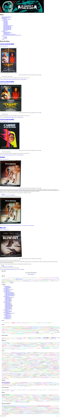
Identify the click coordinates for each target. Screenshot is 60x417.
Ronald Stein (41, 397)
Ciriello (35, 383)
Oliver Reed (17, 371)
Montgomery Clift (32, 370)
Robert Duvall (9, 374)
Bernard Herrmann (5, 396)
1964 (47, 337)
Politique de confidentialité (7, 19)
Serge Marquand (50, 375)
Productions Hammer (51, 332)
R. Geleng (6, 384)
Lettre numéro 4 (6, 23)
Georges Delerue (30, 395)
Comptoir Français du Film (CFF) (47, 411)
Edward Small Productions (54, 409)
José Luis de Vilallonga (7, 366)
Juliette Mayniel (37, 366)
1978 (16, 338)
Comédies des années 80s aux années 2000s (45, 327)
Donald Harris (24, 396)
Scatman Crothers (37, 375)
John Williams (15, 394)
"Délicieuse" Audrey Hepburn (5, 277)
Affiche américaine (14, 79)
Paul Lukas (58, 371)
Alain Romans (14, 397)
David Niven (45, 358)
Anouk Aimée (41, 353)
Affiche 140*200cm (8, 300)
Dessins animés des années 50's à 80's (55, 327)
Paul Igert (51, 384)
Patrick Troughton (48, 371)
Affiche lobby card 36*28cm (9, 293)
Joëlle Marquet (37, 384)
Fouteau (8, 384)
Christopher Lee (17, 357)
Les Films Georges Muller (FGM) (43, 410)
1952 (21, 337)
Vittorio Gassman (14, 377)
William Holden (33, 377)
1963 (44, 337)
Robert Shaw (34, 374)
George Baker (17, 361)
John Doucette (17, 365)
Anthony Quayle (55, 353)
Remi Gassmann (31, 400)
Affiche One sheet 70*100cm (8, 79)
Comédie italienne (30, 327)
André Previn (9, 396)
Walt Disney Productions (50, 410)
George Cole (23, 361)
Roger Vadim (45, 346)
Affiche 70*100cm (7, 299)
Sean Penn (47, 375)
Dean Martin (51, 358)
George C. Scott (20, 361)
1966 (52, 337)
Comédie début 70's (4, 327)
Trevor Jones (28, 400)
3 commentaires (31, 225)
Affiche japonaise (6, 314)
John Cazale (15, 365)
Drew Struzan (48, 383)
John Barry (11, 394)
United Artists (53, 405)
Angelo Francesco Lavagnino (50, 396)
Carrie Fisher (26, 355)
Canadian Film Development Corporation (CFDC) (52, 413)
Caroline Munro (22, 355)
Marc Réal (53, 384)
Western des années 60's (39, 333)
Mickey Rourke (13, 370)
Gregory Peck (27, 362)
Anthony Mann (10, 342)
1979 (18, 338)
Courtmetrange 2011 (6, 33)
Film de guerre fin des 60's (11, 329)
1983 (24, 338)
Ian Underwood (25, 400)
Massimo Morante (40, 399)
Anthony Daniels (45, 353)
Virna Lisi (11, 377)
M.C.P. (48, 384)
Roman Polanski (49, 346)
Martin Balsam (13, 368)
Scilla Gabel (41, 375)
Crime (16, 322)
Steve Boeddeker (3, 400)
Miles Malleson (23, 370)
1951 (19, 337)
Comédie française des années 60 (25, 327)
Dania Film (38, 410)
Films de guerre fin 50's (16, 330)
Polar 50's (44, 332)
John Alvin (58, 383)
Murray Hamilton (35, 370)
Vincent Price (5, 377)
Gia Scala (50, 361)
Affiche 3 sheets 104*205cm (9, 294)
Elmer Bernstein (38, 397)
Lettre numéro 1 (6, 20)
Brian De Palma (25, 342)
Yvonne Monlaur (3, 378)
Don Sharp (3, 343)
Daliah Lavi (21, 358)
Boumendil (4, 384)
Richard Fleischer (12, 346)
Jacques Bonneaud (14, 383)
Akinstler (30, 384)
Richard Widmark (48, 373)
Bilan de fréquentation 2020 (7, 29)
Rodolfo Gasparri (51, 383)
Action (3, 322)
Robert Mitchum (19, 374)
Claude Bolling (34, 401)
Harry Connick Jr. (7, 401)
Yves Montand (48, 377)
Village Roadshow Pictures (14, 410)
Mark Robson (18, 345)
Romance (40, 322)
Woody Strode (40, 377)
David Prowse (48, 358)
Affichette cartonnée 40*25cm (9, 313)
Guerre (28, 322)
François (17, 383)
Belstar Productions (5, 413)
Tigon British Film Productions (41, 409)
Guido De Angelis (10, 395)
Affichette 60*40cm (8, 310)
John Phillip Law (44, 365)
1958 (32, 337)
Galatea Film (34, 409)
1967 (55, 337)
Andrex (19, 353)
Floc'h (25, 383)
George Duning (38, 396)
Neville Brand (55, 370)
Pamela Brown (35, 371)
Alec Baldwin (32, 352)
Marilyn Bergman (28, 397)
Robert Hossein (12, 374)
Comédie (13, 322)
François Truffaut (32, 343)
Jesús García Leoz (41, 401)
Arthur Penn (13, 342)
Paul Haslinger (18, 401)
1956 (27, 337)
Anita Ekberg (24, 353)
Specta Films (54, 410)
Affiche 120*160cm (6, 225)
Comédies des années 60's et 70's (36, 327)
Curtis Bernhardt (43, 342)
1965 (50, 337)
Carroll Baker (29, 355)
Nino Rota (21, 395)
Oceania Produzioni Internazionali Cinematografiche (37, 413)
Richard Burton (26, 373)
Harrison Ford (42, 362)
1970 (3, 338)
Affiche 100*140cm (8, 301)
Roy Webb (28, 399)
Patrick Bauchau (42, 371)
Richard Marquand (19, 346)
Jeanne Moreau (25, 364)
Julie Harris (29, 366)
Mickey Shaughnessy (17, 370)
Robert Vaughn (39, 374)
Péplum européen (30, 332)
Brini (34, 384)
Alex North (27, 395)
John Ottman (16, 401)
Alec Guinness (35, 352)
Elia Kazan (15, 343)
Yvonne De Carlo (53, 377)
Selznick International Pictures (4, 410)
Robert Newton (22, 374)
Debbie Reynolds (55, 358)
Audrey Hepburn (5, 326)
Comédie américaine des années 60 (50, 326)
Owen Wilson (30, 371)
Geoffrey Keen (10, 361)
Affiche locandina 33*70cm (9, 297)
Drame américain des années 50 (8, 328)
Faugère (45, 384)
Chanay (33, 384)
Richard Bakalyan (23, 373)
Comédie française (19, 327)
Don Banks (33, 394)
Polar (28, 225)
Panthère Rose (23, 332)
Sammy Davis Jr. (29, 375)
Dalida (22, 358)
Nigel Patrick (8, 371)
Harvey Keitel (52, 362)
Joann (56, 383)
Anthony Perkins (51, 353)
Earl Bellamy (8, 343)
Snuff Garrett (22, 396)
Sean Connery (44, 375)
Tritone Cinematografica (26, 413)
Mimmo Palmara (26, 370)
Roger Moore (3, 375)
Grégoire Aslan (23, 362)
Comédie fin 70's (15, 327)
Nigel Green (6, 371)
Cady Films (56, 410)
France (6, 389)
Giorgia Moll (9, 362)
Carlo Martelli (20, 397)
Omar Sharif (24, 371)
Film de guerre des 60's (56, 328)
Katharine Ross (48, 366)
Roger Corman (40, 346)
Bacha (46, 384)
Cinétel (7, 413)
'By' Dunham (15, 399)
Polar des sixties (47, 332)
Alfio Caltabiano (56, 352)
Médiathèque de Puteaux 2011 (8, 32)
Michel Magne (18, 395)
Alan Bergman (31, 397)
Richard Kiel (44, 373)
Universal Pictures (20, 405)
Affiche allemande (6, 312)
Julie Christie (26, 366)
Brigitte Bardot (21, 326)
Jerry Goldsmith (29, 394)
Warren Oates (26, 377)
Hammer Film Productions (9, 405)
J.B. (32, 384)
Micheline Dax (8, 370)
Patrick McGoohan (45, 371)
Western (51, 322)
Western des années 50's (33, 333)
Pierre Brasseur (47, 372)
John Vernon (55, 365)
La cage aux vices (4, 266)
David (42, 384)
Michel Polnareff (15, 396)
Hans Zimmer (23, 401)
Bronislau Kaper (39, 400)
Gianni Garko (3, 362)
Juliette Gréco (34, 366)
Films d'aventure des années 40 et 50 (28, 329)
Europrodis (51, 409)
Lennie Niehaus (48, 394)
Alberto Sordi (24, 352)
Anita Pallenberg (28, 353)
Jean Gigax (26, 384)
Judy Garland (16, 366)
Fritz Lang (42, 343)
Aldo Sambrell (29, 352)
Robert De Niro (3, 374)
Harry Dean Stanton (49, 362)
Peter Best (26, 401)
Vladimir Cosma (18, 396)
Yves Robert (51, 377)
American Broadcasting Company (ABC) (13, 409)
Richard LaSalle (18, 399)
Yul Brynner (43, 377)
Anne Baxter (34, 353)
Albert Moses (21, 352)
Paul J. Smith (4, 401)
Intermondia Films (54, 411)
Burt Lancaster (5, 355)
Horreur (32, 322)
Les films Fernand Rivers (8, 409)
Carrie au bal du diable (7, 44)
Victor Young (31, 396)
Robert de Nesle (58, 399)
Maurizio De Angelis (14, 395)
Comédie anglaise (56, 326)
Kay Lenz (54, 366)
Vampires (12, 333)
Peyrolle (49, 384)
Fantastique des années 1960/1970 (33, 328)
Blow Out (20, 190)
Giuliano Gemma (15, 362)
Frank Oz (31, 360)
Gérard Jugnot (45, 361)
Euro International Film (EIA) (11, 413)
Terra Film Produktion (46, 413)
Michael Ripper (30, 369)
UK (7, 389)
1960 (37, 337)
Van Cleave (57, 395)
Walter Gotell (20, 377)
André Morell (7, 353)
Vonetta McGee (17, 377)
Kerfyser (55, 382)
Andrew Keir (16, 353)
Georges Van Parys (8, 397)
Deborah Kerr (58, 358)
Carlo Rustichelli (47, 395)
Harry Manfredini (52, 399)
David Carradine (36, 358)
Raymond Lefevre (28, 401)
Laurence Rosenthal (38, 401)
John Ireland (25, 365)
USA (3, 389)
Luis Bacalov (56, 400)
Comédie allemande (39, 326)
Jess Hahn (45, 364)
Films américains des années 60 (19, 329)
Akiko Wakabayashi (12, 352)
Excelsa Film (51, 411)
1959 (34, 337)
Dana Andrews (27, 358)
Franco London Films (19, 409)
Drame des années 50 (14, 328)
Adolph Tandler (28, 396)
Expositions (3, 31)
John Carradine (12, 365)
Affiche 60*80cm (7, 287)
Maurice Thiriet (17, 397)
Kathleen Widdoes (51, 366)
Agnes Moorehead (9, 352)
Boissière (28, 384)
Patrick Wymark (52, 371)
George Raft (33, 361)
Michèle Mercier (5, 370)
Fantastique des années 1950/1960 (26, 328)
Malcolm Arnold (40, 395)
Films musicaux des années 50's (43, 330)
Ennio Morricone (20, 394)
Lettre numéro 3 (6, 22)
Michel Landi (17, 332)
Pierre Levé (18, 384)
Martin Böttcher (11, 400)
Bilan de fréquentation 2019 (7, 28)
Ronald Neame (55, 346)
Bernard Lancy (46, 383)
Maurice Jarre (54, 394)
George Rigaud (35, 361)
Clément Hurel (50, 382)
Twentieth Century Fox (30, 405)
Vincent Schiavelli (8, 377)
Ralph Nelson (5, 346)
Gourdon (40, 383)
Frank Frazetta (30, 383)
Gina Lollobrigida (6, 362)
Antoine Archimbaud (35, 396)
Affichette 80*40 (7, 302)
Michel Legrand (37, 394)
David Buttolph (12, 399)
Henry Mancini (25, 394)
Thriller (49, 322)
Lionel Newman (53, 400)
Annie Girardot (38, 353)
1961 (39, 337)
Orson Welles (27, 371)
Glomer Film (57, 411)
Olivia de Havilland (21, 371)
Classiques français (30, 326)
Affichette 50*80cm (8, 317)
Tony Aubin (47, 401)
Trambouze (43, 383)
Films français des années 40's (36, 330)
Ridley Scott (28, 346)
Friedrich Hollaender (42, 400)
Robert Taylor (36, 374)
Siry (57, 384)
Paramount (18, 407)
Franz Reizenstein (24, 397)
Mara (40, 384)
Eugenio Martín (21, 343)
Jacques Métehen (9, 399)
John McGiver (33, 365)
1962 (42, 337)
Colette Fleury (7, 358)
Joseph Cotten (11, 366)
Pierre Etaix (24, 384)
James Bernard (6, 394)
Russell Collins (24, 375)
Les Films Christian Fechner (34, 410)
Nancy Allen (42, 370)
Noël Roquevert (11, 371)
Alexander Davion (39, 352)
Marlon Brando (9, 368)
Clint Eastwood (35, 326)
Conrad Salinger (54, 395)
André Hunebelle (3, 342)
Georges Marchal (42, 361)
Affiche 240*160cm (8, 308)
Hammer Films (53, 330)
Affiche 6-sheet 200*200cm (9, 292)
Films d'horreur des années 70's (52, 329)
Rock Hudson (49, 374)
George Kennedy (26, 361)
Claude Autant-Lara (35, 342)
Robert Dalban (58, 373)
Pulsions (2, 157)
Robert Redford (28, 374)
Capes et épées (25, 326)
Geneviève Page (7, 361)
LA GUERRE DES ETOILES (8, 332)
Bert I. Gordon (15, 342)
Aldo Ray (26, 352)
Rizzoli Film (43, 413)
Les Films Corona (36, 409)
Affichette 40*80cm (8, 309)
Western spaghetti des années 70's (47, 333)
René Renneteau (55, 384)
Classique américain (23, 79)
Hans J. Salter (51, 400)
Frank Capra (36, 343)
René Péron (22, 383)
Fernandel (52, 328)
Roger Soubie (35, 382)
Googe (55, 383)
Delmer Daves (56, 342)
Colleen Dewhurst (10, 358)
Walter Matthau (23, 377)
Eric (7, 83)
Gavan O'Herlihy (55, 360)
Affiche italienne (6, 296)
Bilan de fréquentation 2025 (5, 17)
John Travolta (52, 365)
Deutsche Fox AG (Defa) (30, 413)
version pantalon (10, 266)
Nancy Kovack (45, 370)
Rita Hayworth (52, 373)
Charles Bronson (47, 355)
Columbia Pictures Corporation (43, 405)
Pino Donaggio (6, 395)
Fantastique (23, 322)
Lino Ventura (13, 332)
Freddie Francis (39, 343)
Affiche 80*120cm (7, 307)
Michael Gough (5, 369)
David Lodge (43, 358)
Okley (39, 383)
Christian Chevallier (3, 399)
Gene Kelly (5, 361)
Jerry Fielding (11, 396)
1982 (23, 338)
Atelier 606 (21, 384)
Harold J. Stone (35, 362)
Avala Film (49, 409)
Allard (41, 382)
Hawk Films (47, 410)
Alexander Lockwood (47, 352)
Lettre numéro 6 (6, 24)
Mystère (38, 322)
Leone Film (58, 409)
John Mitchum (41, 365)
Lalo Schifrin (44, 394)
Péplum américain (26, 332)
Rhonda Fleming (19, 373)
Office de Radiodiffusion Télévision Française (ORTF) (18, 413)
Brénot (38, 384)
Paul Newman (7, 372)
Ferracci (39, 382)
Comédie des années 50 (9, 327)
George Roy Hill (51, 343)
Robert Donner (6, 374)
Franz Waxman (36, 400)
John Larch (27, 365)
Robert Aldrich (31, 346)
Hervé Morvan (37, 383)
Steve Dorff (33, 395)
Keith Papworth (14, 400)
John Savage (49, 365)
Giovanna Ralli (12, 362)
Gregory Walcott (30, 362)
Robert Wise (37, 346)
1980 (20, 338)
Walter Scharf (46, 400)
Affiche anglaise (6, 288)
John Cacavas (6, 400)
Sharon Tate (53, 375)
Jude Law (14, 366)
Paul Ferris (8, 400)
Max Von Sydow (41, 368)
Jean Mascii (12, 382)
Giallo (48, 330)
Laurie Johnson (42, 396)
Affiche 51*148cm (7, 315)
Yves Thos (53, 382)
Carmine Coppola (37, 395)
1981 (21, 338)
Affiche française (11, 117)
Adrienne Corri (5, 352)
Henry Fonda (56, 362)
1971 (4, 338)
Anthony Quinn (58, 353)
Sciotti (43, 384)
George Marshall (48, 343)
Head (22, 384)
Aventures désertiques (13, 326)
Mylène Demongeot (39, 370)
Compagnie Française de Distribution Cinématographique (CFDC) (38, 411)
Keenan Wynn (56, 366)
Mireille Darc (29, 370)
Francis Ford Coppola (28, 343)
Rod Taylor (55, 374)
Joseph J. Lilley (44, 401)
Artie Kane (54, 396)
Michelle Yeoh (10, 370)
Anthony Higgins (48, 353)
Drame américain (3, 328)
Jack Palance (51, 363)
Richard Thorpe (25, 346)
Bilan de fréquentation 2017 (7, 27)
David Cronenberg (50, 342)
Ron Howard (53, 346)
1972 (6, 338)
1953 (22, 337)
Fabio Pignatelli (43, 399)
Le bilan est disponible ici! (31, 274)
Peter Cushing (18, 372)
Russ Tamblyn (21, 375)
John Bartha (10, 365)
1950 (18, 337)
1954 (24, 337)
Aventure (7, 322)
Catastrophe (28, 326)
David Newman (10, 401)
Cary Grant (32, 355)
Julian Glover (21, 366)
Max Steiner (40, 394)
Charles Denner (53, 355)
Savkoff (53, 383)
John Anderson (7, 365)
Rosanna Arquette (15, 375)
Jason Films (10, 414)
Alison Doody (4, 353)
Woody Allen (52, 333)
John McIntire (36, 365)
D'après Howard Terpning (7, 383)
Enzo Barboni (17, 343)
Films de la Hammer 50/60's (23, 330)
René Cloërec (11, 397)
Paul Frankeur (55, 371)
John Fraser (20, 365)
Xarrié (20, 383)
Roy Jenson (18, 375)
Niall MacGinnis (57, 370)
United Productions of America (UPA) (5, 414)
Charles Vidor (31, 342)
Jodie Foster (3, 365)
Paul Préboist (10, 372)
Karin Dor (39, 366)
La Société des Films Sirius (21, 411)
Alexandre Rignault (51, 352)
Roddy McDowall (58, 374)
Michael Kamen (36, 399)
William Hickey (29, 377)
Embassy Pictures (12, 411)
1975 (11, 338)
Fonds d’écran (5, 30)
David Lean (53, 342)
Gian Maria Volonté (57, 361)
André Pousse (10, 353)
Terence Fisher (46, 347)
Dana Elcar (29, 358)
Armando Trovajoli (54, 397)
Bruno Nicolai (51, 394)
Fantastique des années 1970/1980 (40, 328)
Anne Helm (36, 353)
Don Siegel (5, 343)
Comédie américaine (43, 326)
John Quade (47, 365)
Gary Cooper (49, 360)
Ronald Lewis (9, 375)
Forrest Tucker (19, 360)
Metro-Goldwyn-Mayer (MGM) (10, 407)
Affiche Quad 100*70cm (8, 289)
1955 (26, 337)
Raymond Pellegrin (8, 373)
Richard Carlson (8, 346)
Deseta (31, 384)
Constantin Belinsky (23, 382)
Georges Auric (16, 400)
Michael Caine (56, 368)
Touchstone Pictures (46, 409)
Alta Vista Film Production (30, 409)
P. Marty (27, 383)
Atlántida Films (18, 410)
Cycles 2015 (5, 37)
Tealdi (44, 382)
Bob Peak (57, 382)
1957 (30, 337)
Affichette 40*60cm (8, 311)
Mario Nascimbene (19, 400)
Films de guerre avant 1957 (10, 330)
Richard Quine (22, 346)
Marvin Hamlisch (24, 395)
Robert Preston (25, 374)
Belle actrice (25, 225)
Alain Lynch (15, 384)
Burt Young (8, 355)
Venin (28, 383)
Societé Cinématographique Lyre (24, 409)
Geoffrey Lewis (14, 361)
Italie (9, 389)
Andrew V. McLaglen (7, 342)
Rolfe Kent (21, 401)
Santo (31, 375)
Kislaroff (11, 384)
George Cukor (44, 343)
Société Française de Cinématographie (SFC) (28, 411)
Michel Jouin (33, 383)
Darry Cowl (31, 358)
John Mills (38, 365)
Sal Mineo (27, 375)
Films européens (30, 330)
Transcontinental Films (17, 411)
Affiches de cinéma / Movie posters (7, 16)
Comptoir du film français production (8, 411)
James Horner (50, 395)
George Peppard (30, 361)
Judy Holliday (18, 366)
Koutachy (3, 383)
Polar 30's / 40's (41, 332)
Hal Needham (33, 362)
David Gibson (49, 399)
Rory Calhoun (12, 375)
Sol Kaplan (26, 399)
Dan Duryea (24, 358)
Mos (41, 383)
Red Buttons (11, 373)
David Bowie (34, 358)
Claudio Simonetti (46, 399)
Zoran (58, 384)
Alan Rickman (18, 352)
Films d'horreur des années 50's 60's (44, 329)
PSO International (8, 410)
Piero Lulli (44, 372)
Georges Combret (55, 343)
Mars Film (21, 410)
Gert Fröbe (48, 361)
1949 (17, 337)
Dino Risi (59, 342)
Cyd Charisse (18, 358)
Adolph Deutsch (4, 397)
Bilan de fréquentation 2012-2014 (8, 25)
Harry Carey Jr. (46, 362)
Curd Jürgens (15, 358)
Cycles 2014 (5, 38)
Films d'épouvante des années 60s (36, 329)
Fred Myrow (43, 397)
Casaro (42, 382)
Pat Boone (37, 371)
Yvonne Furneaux (57, 377)
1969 (59, 337)
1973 (8, 338)
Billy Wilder (19, 342)
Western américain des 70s (28, 333)
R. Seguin (10, 384)
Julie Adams (24, 366)
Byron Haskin (29, 342)
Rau (4, 383)
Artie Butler (34, 400)
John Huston (22, 365)
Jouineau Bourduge (47, 382)
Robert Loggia (15, 374)
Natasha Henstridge (52, 370)
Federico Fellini (24, 343)
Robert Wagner (42, 374)
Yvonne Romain (7, 378)
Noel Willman (14, 371)
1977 (14, 338)
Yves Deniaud (46, 377)
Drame (19, 322)
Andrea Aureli (13, 353)
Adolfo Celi (3, 352)
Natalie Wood (48, 370)
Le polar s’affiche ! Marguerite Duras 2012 (9, 34)
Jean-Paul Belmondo (13, 364)
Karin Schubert (42, 366)
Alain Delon (16, 352)
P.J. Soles (32, 371)
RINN (41, 384)
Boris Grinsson (6, 382)
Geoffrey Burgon (31, 401)
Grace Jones (21, 362)
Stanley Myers (45, 396)
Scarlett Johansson (34, 375)
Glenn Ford (18, 362)
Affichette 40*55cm (6, 117)
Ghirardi (19, 383)
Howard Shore (43, 395)
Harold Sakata (38, 362)
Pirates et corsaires (34, 332)
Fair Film (58, 413)
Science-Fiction (44, 322)
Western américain (20, 333)
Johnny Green (56, 396)
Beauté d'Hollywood (17, 326)
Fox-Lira (11, 410)
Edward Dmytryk (12, 343)
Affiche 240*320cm (8, 303)
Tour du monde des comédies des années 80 (6, 333)
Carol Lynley (19, 355)
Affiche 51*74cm (7, 316)
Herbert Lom (4, 363)
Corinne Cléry (13, 358)
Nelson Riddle (48, 400)
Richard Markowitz (47, 397)
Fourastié (11, 383)
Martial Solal (6, 399)
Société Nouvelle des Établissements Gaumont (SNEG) (27, 410)
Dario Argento (46, 342)
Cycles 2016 (5, 36)
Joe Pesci (5, 365)
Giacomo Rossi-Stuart (53, 361)
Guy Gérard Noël (30, 382)
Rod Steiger (52, 374)
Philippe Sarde (50, 397)
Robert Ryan (31, 374)
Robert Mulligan (34, 346)
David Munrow (23, 400)
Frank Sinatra (33, 360)
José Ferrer (4, 366)
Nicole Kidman (3, 371)
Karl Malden (45, 366)
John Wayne (57, 365)
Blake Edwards (22, 342)
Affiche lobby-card (8, 298)
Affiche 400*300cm (8, 304)
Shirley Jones (56, 375)
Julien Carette (31, 366)
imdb (40, 112)
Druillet (24, 383)
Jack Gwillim (31, 363)
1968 (57, 337)
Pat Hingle (39, 371)
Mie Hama (20, 370)
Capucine (14, 355)
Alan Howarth (33, 399)
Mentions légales (4, 18)
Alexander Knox (43, 352)
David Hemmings (39, 358)
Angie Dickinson (21, 353)
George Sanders (38, 361)
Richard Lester (15, 346)
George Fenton (13, 401)
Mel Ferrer (44, 368)
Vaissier (16, 384)
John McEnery (29, 365)
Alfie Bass (54, 352)
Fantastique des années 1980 (48, 328)
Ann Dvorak (31, 353)
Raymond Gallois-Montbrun (50, 401)
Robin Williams (46, 374)
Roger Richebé (42, 346)
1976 (13, 338)
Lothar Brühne (23, 399)
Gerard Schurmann (30, 399)
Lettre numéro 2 (6, 21)
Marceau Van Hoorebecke (56, 401)
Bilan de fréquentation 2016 (7, 26)
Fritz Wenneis (21, 399)
